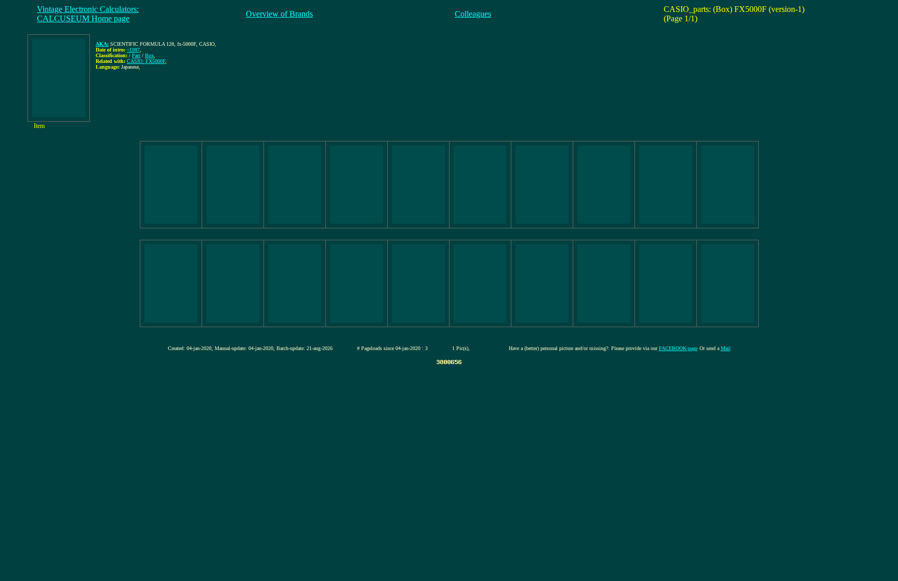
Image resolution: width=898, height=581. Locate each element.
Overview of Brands (279, 13)
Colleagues (473, 13)
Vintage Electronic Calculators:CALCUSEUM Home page (88, 14)
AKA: (102, 44)
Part (136, 55)
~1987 (133, 50)
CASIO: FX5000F (146, 61)
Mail (726, 348)
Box (149, 55)
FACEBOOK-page (678, 348)
